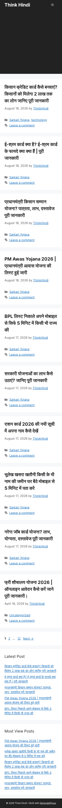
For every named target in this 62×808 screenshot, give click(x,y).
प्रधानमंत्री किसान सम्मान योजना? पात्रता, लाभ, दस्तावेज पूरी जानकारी (29, 208)
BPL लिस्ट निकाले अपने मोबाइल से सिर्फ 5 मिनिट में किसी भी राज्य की (31, 323)
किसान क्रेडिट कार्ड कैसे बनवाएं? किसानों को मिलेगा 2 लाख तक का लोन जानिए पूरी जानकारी (31, 93)
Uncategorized (19, 615)
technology (39, 120)
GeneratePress (48, 803)
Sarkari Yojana (19, 120)
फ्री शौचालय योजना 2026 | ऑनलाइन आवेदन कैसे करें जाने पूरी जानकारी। (29, 589)
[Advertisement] (31, 42)
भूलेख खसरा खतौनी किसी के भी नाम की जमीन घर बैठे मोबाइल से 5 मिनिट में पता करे (30, 481)
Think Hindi (17, 5)
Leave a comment (22, 125)
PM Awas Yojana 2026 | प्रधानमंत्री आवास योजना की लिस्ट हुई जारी (30, 265)
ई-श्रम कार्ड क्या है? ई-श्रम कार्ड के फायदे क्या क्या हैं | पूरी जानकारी (31, 151)
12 (19, 638)
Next (28, 638)
